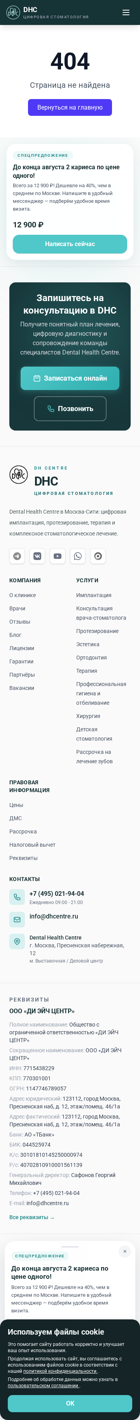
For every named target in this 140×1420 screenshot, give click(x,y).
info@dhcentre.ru (54, 916)
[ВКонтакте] (37, 556)
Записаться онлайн (75, 378)
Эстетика (88, 644)
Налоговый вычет (32, 845)
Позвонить (75, 408)
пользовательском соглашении (43, 1385)
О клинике (22, 595)
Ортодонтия (91, 657)
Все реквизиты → (32, 1217)
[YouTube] (57, 556)
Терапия (86, 671)
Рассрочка (23, 831)
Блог (15, 635)
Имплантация (94, 595)
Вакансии (21, 688)
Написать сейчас (70, 244)
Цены (16, 805)
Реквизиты (23, 858)
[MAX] (98, 556)
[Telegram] (17, 556)
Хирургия (88, 716)
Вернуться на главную (70, 107)
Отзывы (19, 622)
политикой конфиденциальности (60, 1371)
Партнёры (22, 675)
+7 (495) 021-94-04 (57, 893)
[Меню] (126, 12)
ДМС (15, 818)
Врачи (17, 608)
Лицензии (21, 648)
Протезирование (97, 631)
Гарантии (21, 661)
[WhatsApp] (78, 556)
